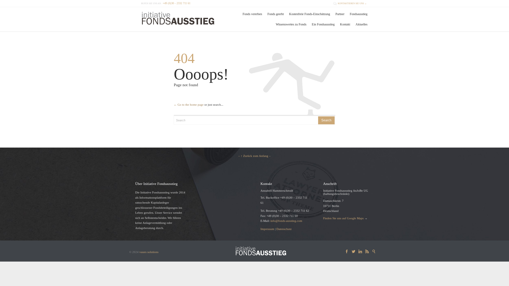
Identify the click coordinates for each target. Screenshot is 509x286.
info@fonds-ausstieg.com (286, 220)
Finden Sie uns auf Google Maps (343, 218)
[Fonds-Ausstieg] (178, 19)
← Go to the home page (189, 104)
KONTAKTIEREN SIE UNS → (350, 3)
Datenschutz (284, 229)
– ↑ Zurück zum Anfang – (254, 155)
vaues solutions (148, 252)
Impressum (267, 229)
